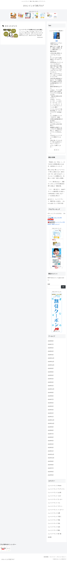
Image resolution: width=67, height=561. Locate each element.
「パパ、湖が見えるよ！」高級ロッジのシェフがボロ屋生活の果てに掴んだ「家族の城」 (56, 184)
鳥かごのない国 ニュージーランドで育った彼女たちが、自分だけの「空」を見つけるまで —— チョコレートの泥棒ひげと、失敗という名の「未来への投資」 (56, 174)
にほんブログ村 (57, 217)
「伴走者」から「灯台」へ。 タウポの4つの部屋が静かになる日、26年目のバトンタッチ (56, 164)
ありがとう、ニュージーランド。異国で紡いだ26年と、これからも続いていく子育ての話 (56, 201)
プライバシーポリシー (61, 556)
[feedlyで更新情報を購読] (56, 150)
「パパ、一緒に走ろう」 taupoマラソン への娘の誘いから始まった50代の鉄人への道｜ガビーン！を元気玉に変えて (56, 192)
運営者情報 (46, 556)
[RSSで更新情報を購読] (58, 150)
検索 (49, 284)
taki (56, 41)
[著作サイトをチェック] (55, 150)
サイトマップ (52, 556)
